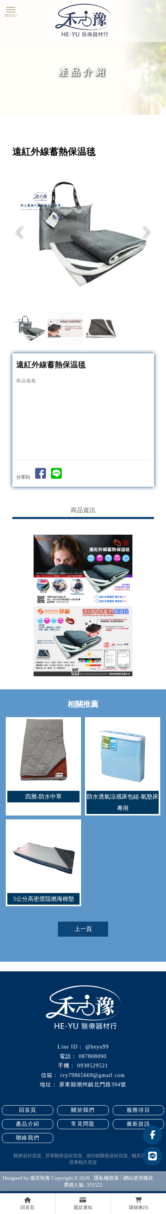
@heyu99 (97, 1047)
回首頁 (28, 1110)
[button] (146, 232)
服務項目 (139, 1110)
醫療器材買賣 (27, 1155)
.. (158, 1178)
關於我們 (83, 1110)
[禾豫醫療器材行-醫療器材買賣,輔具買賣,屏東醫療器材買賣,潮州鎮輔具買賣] (83, 21)
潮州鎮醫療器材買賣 (107, 1155)
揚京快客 (40, 1178)
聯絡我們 (28, 1138)
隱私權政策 (106, 1178)
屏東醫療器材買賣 (63, 1155)
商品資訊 (83, 510)
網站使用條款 (138, 1178)
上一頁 (83, 929)
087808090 (93, 1056)
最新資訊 (139, 1124)
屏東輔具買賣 (83, 1162)
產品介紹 (28, 1124)
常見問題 (83, 1124)
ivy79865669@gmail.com (92, 1075)
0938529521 (92, 1066)
